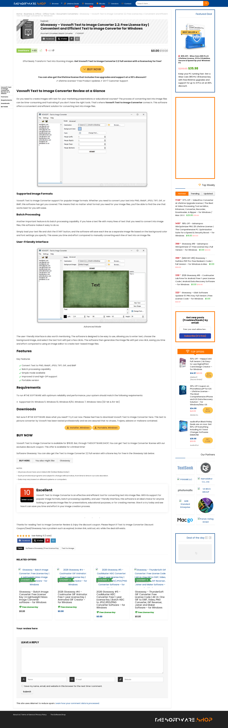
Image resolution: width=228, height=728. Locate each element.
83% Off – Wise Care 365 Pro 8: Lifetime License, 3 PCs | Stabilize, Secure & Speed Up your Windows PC (194, 59)
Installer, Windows (80, 427)
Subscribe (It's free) (195, 335)
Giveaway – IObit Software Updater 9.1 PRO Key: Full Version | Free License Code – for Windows (193, 295)
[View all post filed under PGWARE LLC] (185, 480)
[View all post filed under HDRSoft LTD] (185, 490)
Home (19, 14)
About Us (16, 714)
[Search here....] (206, 3)
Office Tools (49, 14)
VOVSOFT (80, 33)
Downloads (5, 103)
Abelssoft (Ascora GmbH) (196, 378)
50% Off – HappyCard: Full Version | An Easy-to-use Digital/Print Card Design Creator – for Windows (201, 364)
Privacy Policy (41, 714)
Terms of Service (28, 714)
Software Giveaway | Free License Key (42, 548)
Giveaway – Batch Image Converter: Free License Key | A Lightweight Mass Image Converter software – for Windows (33, 597)
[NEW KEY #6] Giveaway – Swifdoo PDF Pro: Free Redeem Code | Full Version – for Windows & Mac (193, 261)
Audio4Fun (194, 445)
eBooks (102, 4)
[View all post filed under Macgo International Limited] (185, 520)
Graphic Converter (65, 33)
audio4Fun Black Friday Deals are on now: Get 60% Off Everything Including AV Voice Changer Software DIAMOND (201, 428)
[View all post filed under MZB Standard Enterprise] (185, 505)
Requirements (6, 100)
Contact (127, 3)
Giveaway (88, 4)
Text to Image (68, 548)
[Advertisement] (195, 138)
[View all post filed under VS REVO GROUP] (205, 490)
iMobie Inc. (194, 415)
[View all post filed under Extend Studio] (205, 505)
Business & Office (32, 14)
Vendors (114, 3)
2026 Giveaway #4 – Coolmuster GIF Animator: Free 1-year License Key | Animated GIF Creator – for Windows (72, 597)
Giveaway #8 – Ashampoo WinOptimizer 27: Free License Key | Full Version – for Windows (194, 246)
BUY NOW (94, 69)
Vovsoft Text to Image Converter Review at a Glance (6, 90)
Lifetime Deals (73, 4)
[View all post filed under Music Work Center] (205, 467)
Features (4, 97)
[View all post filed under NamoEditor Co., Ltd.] (205, 480)
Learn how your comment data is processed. (77, 703)
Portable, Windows (108, 427)
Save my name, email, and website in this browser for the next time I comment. (63, 686)
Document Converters (67, 14)
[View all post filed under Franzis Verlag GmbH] (205, 520)
